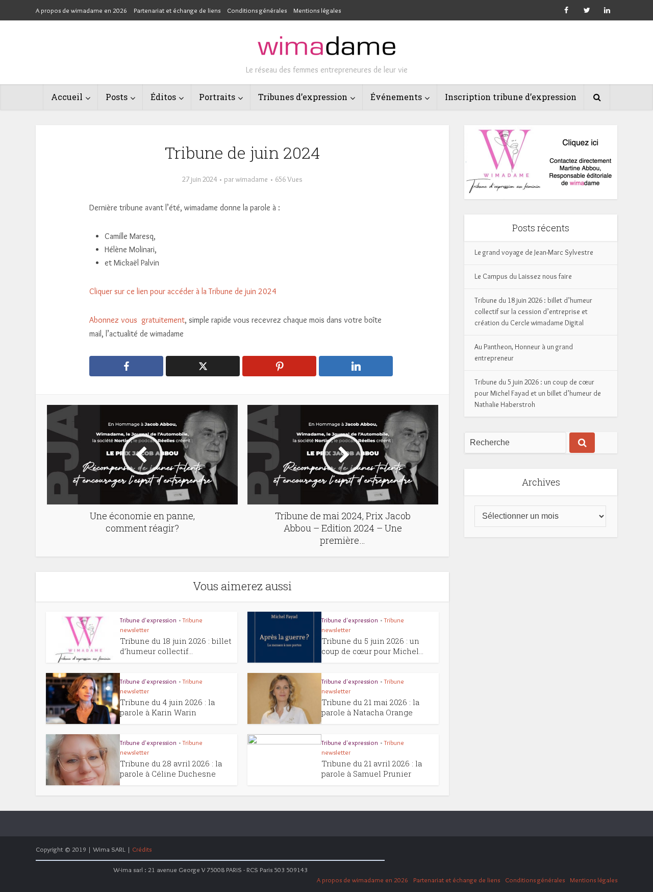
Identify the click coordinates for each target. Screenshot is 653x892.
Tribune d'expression (148, 620)
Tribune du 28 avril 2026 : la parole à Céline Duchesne (171, 768)
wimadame (252, 179)
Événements (396, 96)
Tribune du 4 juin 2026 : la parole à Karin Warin (167, 707)
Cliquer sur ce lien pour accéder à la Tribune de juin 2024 (183, 291)
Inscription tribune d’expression (510, 96)
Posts (117, 96)
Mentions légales (317, 10)
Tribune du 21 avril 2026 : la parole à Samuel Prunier (371, 768)
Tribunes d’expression (302, 96)
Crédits (142, 849)
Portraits (217, 96)
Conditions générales (257, 10)
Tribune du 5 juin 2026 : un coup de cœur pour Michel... (372, 646)
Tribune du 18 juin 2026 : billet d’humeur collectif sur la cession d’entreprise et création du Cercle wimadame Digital (533, 311)
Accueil (67, 96)
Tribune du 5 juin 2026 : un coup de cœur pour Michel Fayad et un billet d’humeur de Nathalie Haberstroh (537, 393)
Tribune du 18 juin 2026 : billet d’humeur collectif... (176, 646)
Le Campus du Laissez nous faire (523, 276)
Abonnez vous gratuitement (137, 320)
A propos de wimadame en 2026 (81, 10)
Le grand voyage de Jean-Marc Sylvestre (533, 252)
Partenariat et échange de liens (177, 10)
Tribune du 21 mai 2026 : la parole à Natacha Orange (370, 707)
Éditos (163, 96)
